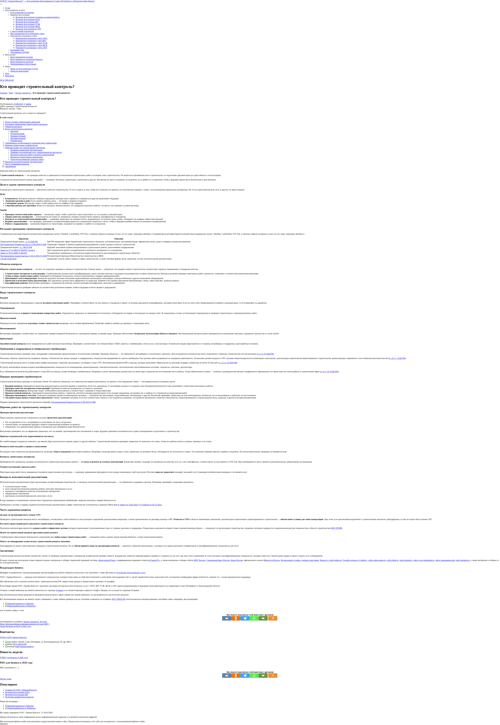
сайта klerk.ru (392, 560)
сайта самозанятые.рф (445, 560)
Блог (7, 73)
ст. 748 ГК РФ (26, 247)
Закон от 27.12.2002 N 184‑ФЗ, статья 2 (17, 250)
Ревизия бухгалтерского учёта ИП (31, 41)
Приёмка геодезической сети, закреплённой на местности (36, 152)
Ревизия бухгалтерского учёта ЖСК (31, 45)
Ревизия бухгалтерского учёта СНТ (31, 48)
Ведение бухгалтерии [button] (20, 15)
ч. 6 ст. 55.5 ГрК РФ (329, 371)
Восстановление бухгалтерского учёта (27, 34)
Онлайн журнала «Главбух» (355, 560)
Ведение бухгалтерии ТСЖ (28, 24)
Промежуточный (18, 136)
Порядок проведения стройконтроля (21, 145)
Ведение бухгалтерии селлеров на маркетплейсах (38, 17)
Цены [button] (7, 66)
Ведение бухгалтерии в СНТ (28, 29)
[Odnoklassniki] (235, 618)
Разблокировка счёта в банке (23, 64)
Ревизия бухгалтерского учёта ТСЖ (31, 43)
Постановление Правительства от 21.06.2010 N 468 (23, 244)
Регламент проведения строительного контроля (26, 124)
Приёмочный (16, 141)
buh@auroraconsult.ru (24, 646)
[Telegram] (244, 618)
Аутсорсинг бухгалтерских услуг (130, 573)
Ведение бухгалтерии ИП (27, 22)
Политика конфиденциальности (19, 697)
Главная (3, 93)
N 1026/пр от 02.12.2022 (151, 505)
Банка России (237, 560)
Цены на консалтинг (19, 71)
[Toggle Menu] (1, 4)
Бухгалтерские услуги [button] (15, 10)
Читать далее (5, 679)
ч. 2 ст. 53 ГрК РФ (265, 354)
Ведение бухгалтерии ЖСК (28, 26)
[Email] (263, 618)
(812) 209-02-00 (7, 80)
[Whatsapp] (254, 618)
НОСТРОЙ (336, 528)
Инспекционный (18, 138)
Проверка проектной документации (26, 150)
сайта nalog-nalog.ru (377, 560)
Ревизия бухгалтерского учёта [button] (23, 36)
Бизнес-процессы (23, 93)
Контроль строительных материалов (26, 157)
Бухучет (43, 622)
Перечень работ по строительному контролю (25, 148)
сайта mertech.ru (463, 560)
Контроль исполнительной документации (23, 162)
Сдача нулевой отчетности (22, 31)
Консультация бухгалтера (21, 57)
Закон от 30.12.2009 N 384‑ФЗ (13, 253)
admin (28, 104)
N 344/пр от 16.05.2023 (128, 505)
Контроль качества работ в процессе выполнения (32, 155)
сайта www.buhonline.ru (423, 560)
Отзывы (59, 590)
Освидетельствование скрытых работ (27, 159)
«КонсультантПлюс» (107, 560)
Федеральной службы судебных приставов (300, 560)
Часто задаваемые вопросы (17, 164)
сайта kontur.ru (405, 560)
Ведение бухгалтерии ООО (28, 19)
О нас (7, 8)
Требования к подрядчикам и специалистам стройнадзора (31, 143)
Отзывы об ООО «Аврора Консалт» (21, 690)
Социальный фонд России (218, 560)
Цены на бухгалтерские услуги (24, 69)
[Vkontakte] (226, 618)
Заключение (10, 166)
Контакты (9, 76)
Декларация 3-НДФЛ (19, 52)
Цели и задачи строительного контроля (22, 122)
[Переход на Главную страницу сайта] (47, 1)
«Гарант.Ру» (154, 560)
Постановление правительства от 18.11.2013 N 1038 (23, 256)
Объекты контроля (13, 127)
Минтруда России (272, 560)
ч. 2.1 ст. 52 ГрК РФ (228, 363)
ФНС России (199, 560)
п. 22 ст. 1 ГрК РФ (397, 358)
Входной (14, 131)
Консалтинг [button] (10, 55)
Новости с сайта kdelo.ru (331, 560)
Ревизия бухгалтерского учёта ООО (31, 38)
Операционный (17, 134)
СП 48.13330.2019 (8, 259)
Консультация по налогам (21, 62)
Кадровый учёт (17, 50)
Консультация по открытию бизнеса (26, 59)
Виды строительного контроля (18, 129)
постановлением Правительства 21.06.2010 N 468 (73, 402)
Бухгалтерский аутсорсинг (22, 12)
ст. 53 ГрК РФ (32, 241)
